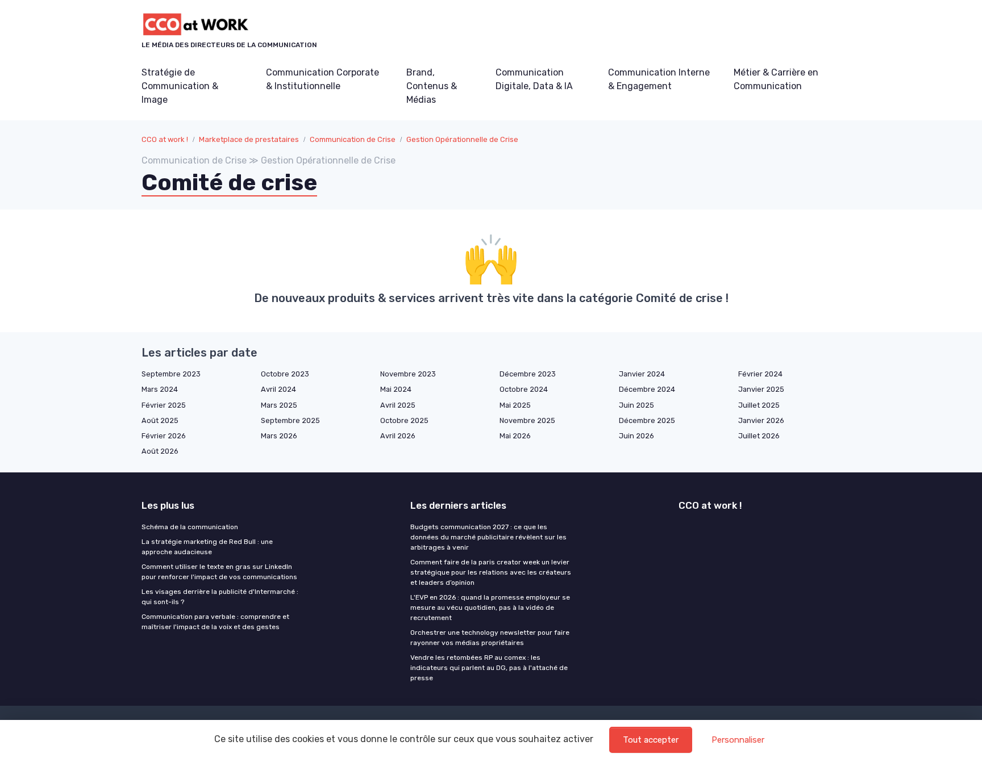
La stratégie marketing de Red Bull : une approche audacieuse (207, 547)
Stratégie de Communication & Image (180, 86)
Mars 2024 (160, 389)
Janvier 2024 (642, 374)
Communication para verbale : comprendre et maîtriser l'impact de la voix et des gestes (215, 622)
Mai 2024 (395, 389)
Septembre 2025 (290, 420)
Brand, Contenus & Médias (431, 86)
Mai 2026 (515, 436)
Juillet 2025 (759, 405)
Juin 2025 (636, 405)
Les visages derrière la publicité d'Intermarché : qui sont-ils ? (220, 597)
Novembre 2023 (408, 374)
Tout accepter (651, 740)
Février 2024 (760, 374)
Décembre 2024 (647, 389)
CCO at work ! (165, 139)
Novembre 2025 (527, 420)
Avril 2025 (397, 405)
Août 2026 (160, 451)
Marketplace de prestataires (249, 139)
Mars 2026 (279, 436)
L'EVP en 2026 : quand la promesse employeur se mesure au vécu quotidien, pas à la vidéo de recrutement (490, 607)
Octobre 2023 (285, 374)
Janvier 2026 (761, 420)
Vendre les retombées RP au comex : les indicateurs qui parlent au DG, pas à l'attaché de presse (489, 668)
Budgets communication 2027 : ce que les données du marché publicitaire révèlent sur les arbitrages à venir (488, 537)
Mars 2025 (279, 405)
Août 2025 (160, 420)
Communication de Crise (353, 139)
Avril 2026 (397, 436)
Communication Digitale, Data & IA (534, 79)
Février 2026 (164, 436)
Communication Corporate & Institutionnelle (322, 79)
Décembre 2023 (528, 374)
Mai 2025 (515, 405)
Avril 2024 (278, 389)
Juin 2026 (636, 436)
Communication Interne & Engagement (659, 79)
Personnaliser (737, 740)
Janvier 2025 (761, 389)
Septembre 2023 (171, 374)
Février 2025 (164, 405)
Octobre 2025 (404, 420)
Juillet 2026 (759, 436)
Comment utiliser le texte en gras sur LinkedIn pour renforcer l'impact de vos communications (219, 572)
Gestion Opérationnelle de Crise (462, 139)
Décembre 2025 (647, 420)
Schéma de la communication (190, 527)
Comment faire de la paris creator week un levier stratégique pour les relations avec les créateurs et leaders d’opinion (490, 572)
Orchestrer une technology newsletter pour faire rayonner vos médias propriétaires (489, 638)
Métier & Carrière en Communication (776, 79)
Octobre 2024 (524, 389)
